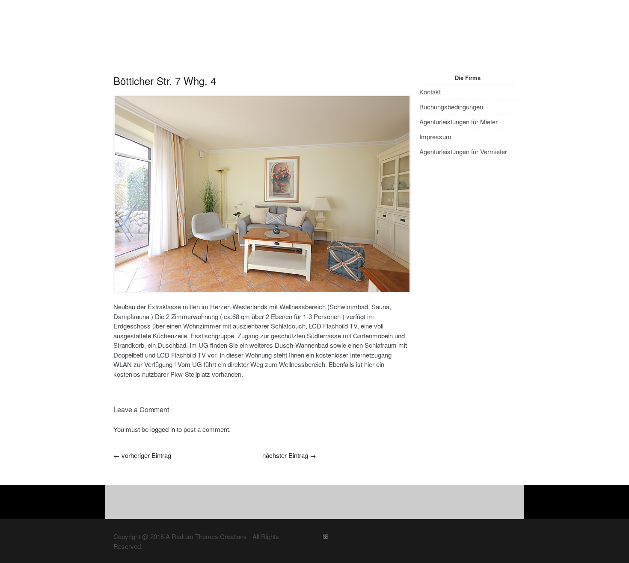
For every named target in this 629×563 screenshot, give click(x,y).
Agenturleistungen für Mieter (458, 112)
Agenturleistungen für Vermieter (463, 142)
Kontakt (430, 83)
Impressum (435, 127)
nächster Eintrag (289, 446)
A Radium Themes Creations (205, 527)
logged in (162, 420)
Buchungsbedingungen (451, 98)
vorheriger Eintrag (142, 446)
